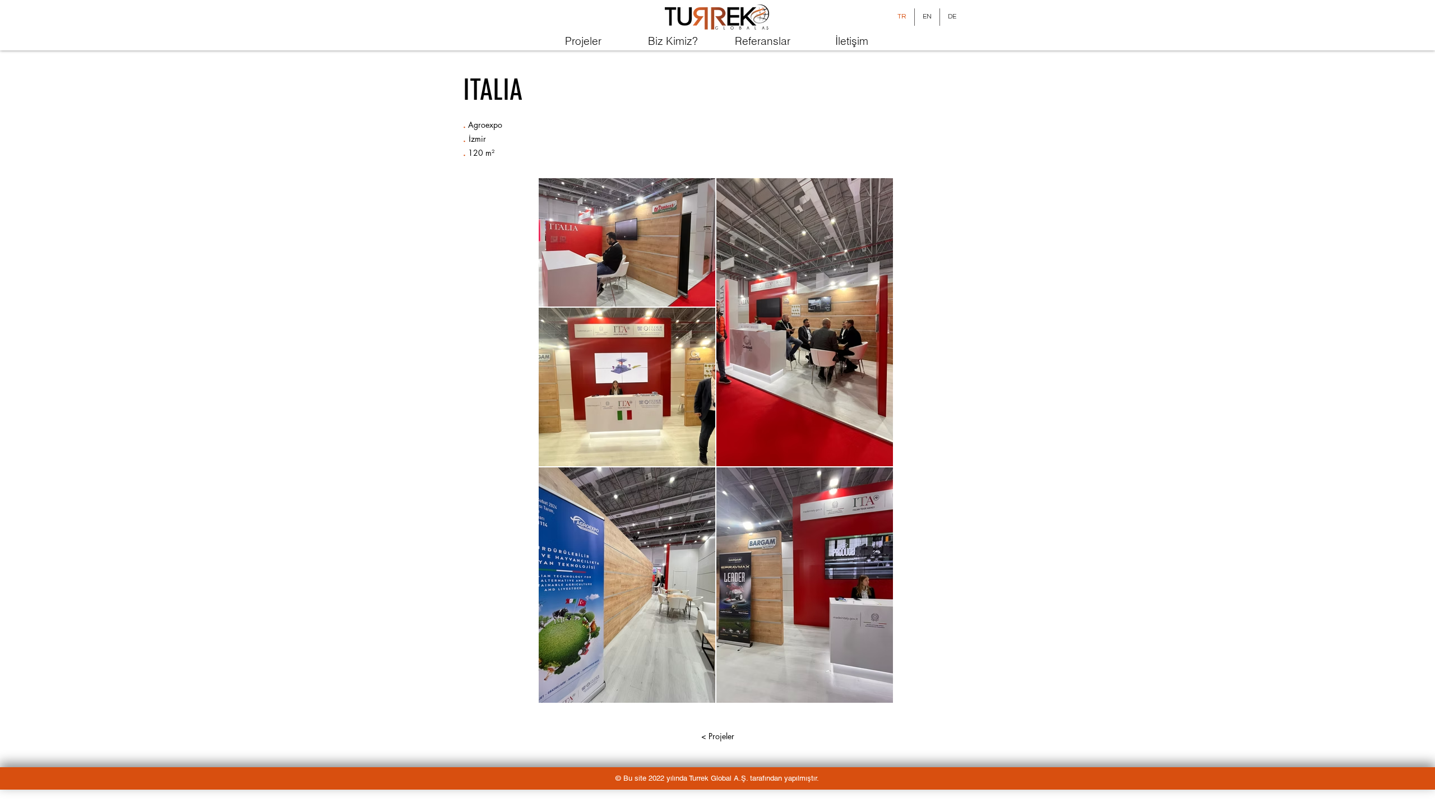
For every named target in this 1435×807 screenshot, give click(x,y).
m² (489, 152)
